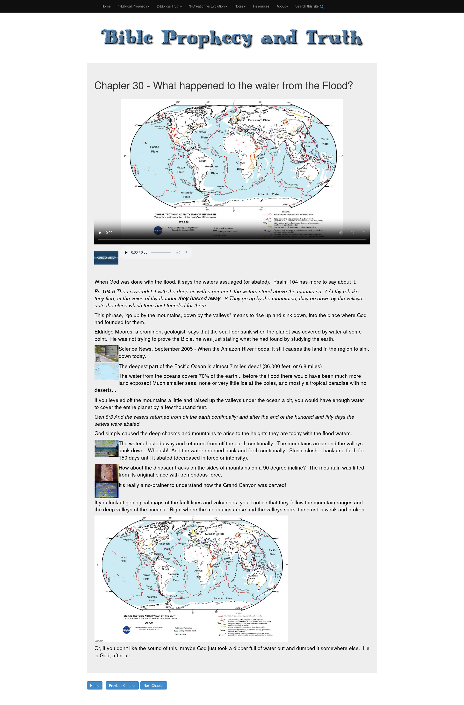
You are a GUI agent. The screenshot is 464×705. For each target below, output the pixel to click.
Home (106, 6)
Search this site (307, 6)
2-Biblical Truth (168, 6)
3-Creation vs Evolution (207, 6)
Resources (261, 6)
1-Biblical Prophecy (132, 6)
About (281, 6)
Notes (238, 6)
